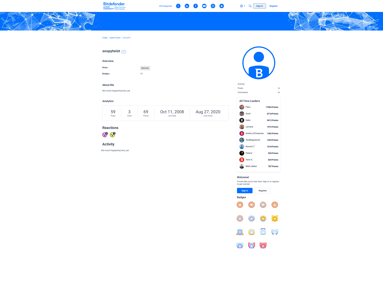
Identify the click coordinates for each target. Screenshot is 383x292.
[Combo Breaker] (240, 232)
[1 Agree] (240, 204)
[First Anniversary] (274, 204)
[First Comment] (251, 204)
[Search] (250, 6)
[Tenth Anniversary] (251, 245)
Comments (259, 92)
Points (146, 116)
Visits (129, 116)
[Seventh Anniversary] (263, 232)
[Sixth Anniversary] (251, 232)
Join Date (172, 116)
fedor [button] (248, 120)
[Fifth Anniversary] (274, 218)
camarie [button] (249, 127)
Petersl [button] (249, 153)
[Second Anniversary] (240, 218)
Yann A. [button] (249, 159)
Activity (241, 84)
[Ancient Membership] (263, 245)
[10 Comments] (263, 204)
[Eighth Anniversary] (274, 232)
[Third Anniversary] (251, 218)
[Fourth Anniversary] (263, 218)
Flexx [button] (248, 107)
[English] (114, 6)
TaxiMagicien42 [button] (253, 140)
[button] (241, 107)
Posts (113, 116)
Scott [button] (248, 113)
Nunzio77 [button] (250, 146)
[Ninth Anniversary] (240, 245)
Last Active (208, 116)
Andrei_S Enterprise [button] (255, 133)
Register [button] (263, 190)
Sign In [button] (244, 190)
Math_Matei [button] (251, 166)
